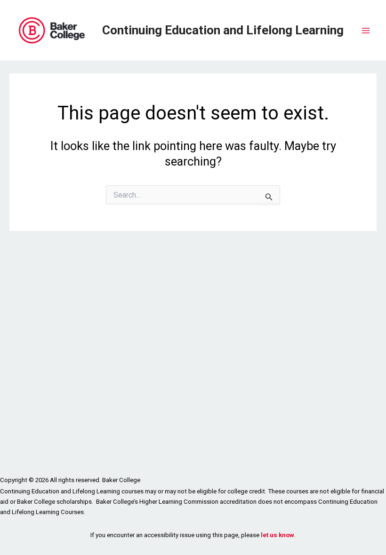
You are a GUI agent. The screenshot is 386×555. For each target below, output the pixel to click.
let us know (277, 535)
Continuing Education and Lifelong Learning (223, 30)
